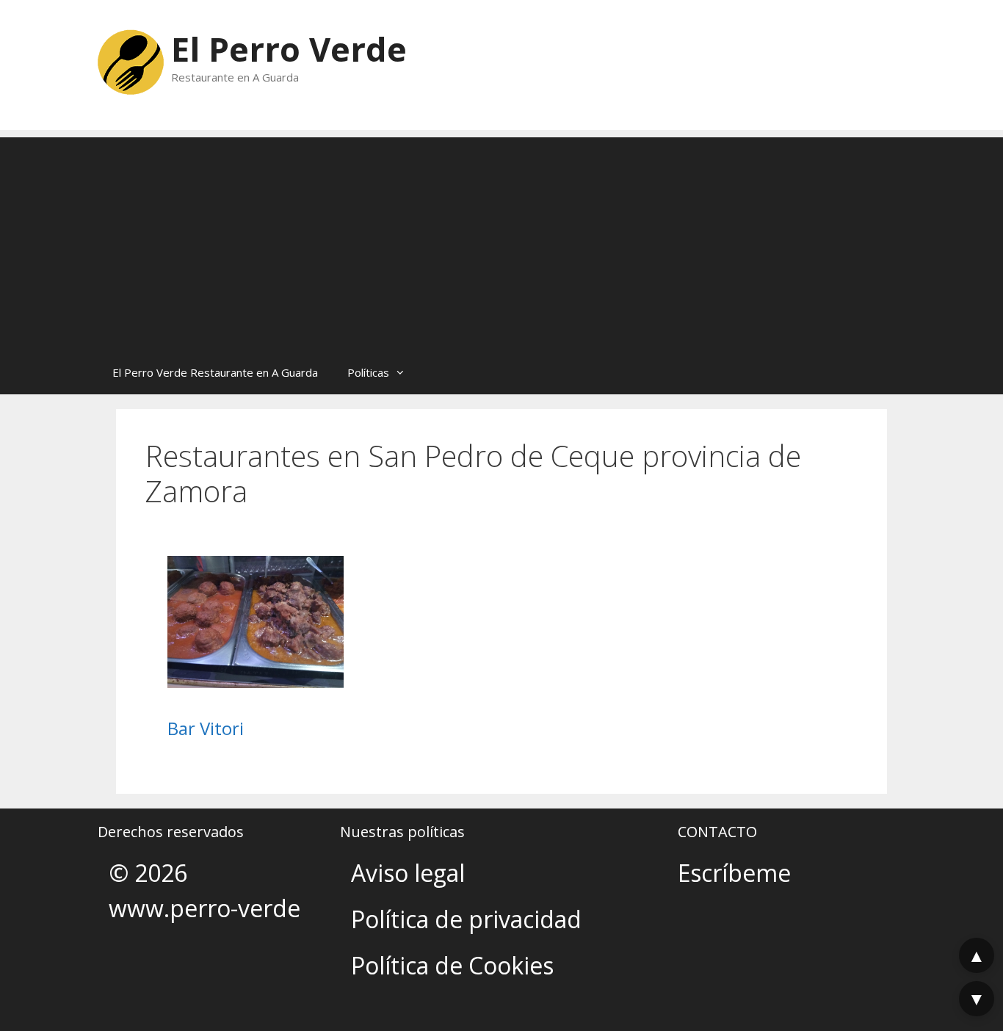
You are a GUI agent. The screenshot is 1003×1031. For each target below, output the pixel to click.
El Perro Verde (289, 48)
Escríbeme (734, 873)
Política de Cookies (452, 965)
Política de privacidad (466, 919)
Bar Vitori (205, 728)
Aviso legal (408, 873)
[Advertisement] (501, 240)
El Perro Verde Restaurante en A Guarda (215, 372)
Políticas (368, 372)
